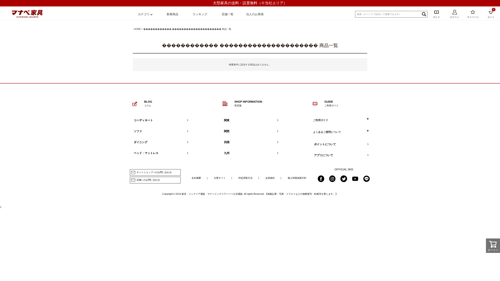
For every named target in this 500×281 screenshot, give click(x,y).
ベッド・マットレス (146, 153)
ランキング (200, 14)
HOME (137, 29)
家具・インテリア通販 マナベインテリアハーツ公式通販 (212, 194)
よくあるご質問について (327, 132)
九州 (226, 153)
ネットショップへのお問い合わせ (154, 172)
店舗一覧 (227, 14)
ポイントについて (325, 144)
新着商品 (172, 14)
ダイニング (140, 142)
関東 (226, 120)
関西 (226, 131)
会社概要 (196, 178)
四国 (226, 142)
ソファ (138, 131)
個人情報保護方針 (297, 178)
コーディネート (143, 120)
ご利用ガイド (320, 120)
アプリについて (323, 155)
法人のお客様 (255, 14)
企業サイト (220, 178)
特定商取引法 (245, 178)
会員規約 (270, 178)
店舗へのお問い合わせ (148, 180)
